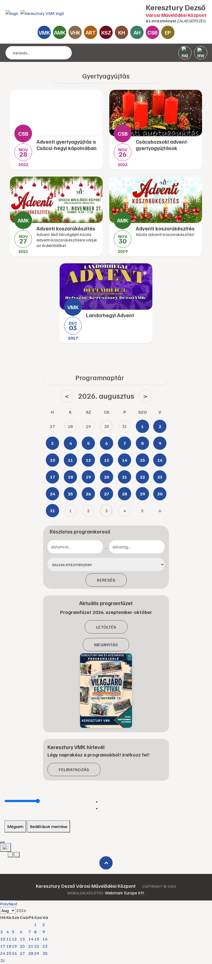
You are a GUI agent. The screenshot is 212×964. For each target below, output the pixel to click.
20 (22, 946)
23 (45, 946)
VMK (44, 32)
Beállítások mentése (48, 826)
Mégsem (15, 826)
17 (2, 946)
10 (2, 939)
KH (121, 32)
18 (8, 946)
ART (91, 32)
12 (14, 939)
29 (36, 953)
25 (8, 953)
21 (30, 946)
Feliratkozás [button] (74, 769)
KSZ (106, 32)
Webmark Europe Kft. (125, 892)
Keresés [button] (106, 580)
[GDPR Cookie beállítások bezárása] (2, 842)
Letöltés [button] (106, 627)
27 (22, 953)
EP (168, 32)
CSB (152, 32)
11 (8, 939)
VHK (75, 32)
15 (36, 939)
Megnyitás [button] (106, 644)
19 (14, 946)
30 (45, 953)
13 (22, 939)
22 (36, 946)
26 (14, 953)
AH (137, 32)
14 (30, 939)
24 (2, 953)
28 (30, 953)
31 (2, 960)
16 (45, 939)
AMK (59, 32)
